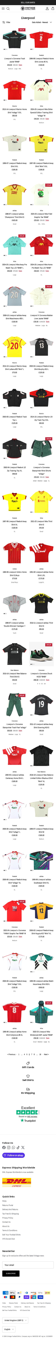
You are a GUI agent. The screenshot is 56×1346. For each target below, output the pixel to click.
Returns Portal (7, 1205)
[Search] (9, 8)
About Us (5, 1226)
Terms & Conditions (9, 1230)
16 (40, 1054)
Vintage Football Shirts (14, 1336)
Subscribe (11, 1273)
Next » (46, 1054)
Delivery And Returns (10, 1209)
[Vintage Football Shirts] (28, 8)
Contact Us (6, 1222)
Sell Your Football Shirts (11, 1234)
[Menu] (3, 8)
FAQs (4, 1201)
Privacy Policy (7, 1218)
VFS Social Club (8, 1239)
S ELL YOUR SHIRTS (28, 2)
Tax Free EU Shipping (10, 1213)
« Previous (11, 1054)
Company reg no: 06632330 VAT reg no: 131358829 (37, 1336)
